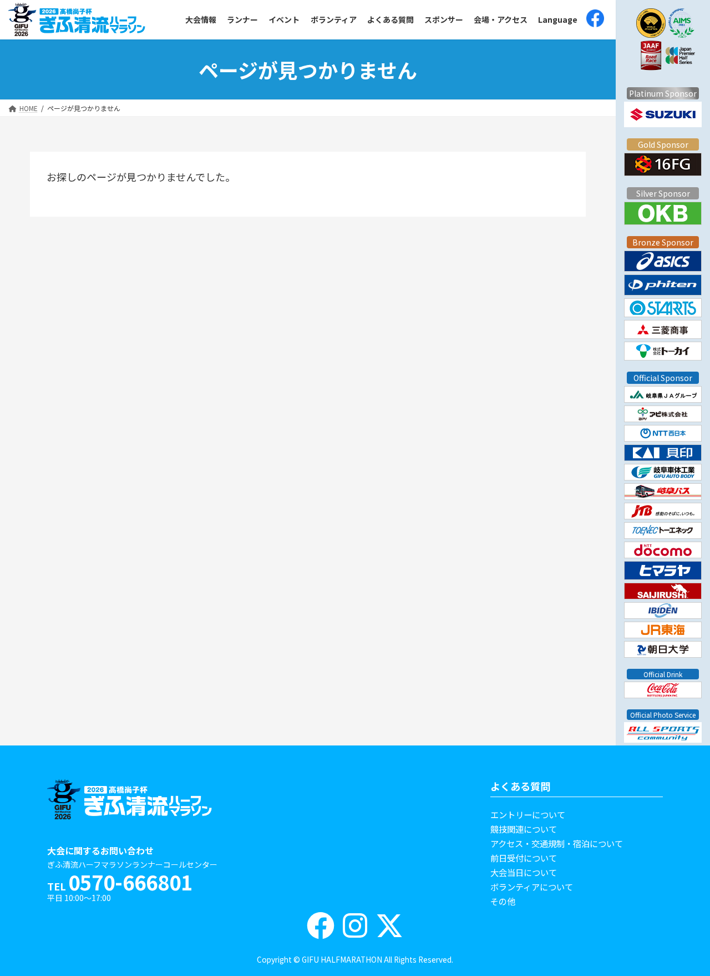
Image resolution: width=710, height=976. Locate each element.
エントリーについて (527, 814)
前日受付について (523, 858)
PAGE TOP (675, 928)
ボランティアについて (531, 886)
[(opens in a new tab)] (595, 20)
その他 (502, 901)
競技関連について (523, 829)
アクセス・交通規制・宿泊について (556, 843)
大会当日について (523, 872)
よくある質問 (520, 786)
